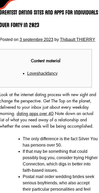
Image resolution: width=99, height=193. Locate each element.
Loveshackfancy (42, 73)
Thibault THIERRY (77, 39)
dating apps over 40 (35, 114)
